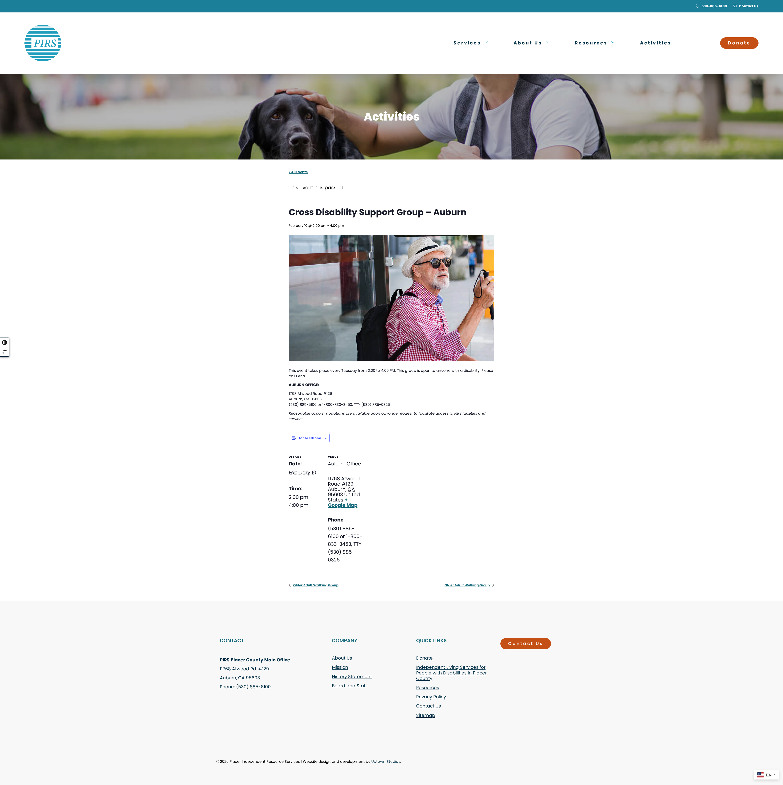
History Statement (352, 676)
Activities (655, 43)
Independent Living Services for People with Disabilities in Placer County (451, 672)
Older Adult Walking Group (315, 585)
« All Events (298, 172)
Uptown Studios (385, 761)
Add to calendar (310, 438)
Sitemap (425, 715)
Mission (340, 667)
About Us (342, 658)
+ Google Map (342, 502)
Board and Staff (349, 686)
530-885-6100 (714, 6)
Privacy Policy (431, 697)
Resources (427, 687)
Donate (739, 43)
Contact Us (749, 6)
